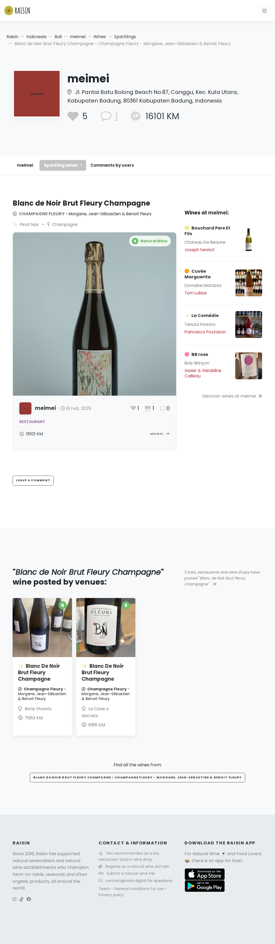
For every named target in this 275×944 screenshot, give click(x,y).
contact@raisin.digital (126, 880)
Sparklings (125, 37)
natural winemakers (34, 861)
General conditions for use (139, 888)
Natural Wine (206, 854)
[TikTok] (21, 899)
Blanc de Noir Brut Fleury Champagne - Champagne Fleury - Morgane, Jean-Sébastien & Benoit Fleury (137, 777)
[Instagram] (14, 899)
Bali (58, 37)
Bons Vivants (38, 709)
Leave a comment (33, 480)
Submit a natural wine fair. (131, 873)
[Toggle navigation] (264, 10)
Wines (99, 37)
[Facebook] (29, 899)
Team (105, 888)
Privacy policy (111, 895)
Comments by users (112, 165)
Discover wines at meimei (229, 396)
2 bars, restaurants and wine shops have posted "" (222, 578)
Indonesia (36, 37)
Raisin (12, 37)
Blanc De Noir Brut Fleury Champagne (39, 672)
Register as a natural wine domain (137, 866)
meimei (77, 37)
